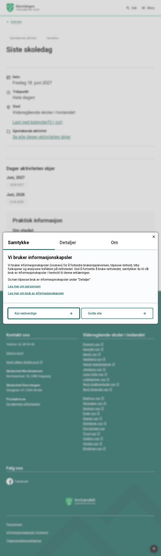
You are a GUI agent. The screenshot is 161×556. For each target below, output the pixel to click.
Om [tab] (114, 242)
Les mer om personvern (24, 286)
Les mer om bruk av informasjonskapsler (36, 293)
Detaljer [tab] (67, 242)
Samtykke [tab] (18, 242)
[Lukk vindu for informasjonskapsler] (153, 236)
